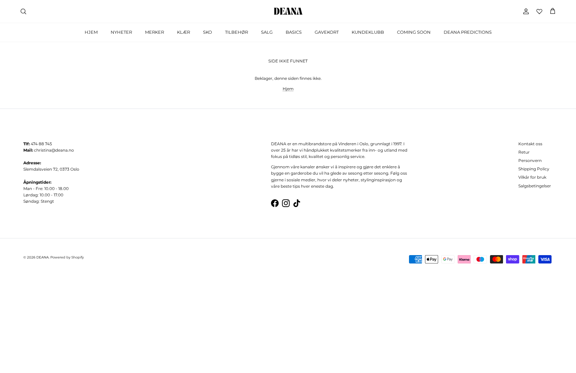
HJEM (91, 32)
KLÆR (183, 32)
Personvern (530, 160)
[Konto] (524, 11)
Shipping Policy (533, 168)
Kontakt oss (530, 143)
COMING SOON (414, 32)
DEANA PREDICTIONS (468, 32)
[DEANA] (288, 11)
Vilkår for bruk (532, 177)
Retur (524, 152)
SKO (207, 32)
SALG (267, 32)
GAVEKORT (327, 32)
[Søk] (23, 11)
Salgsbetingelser (534, 185)
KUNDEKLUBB (368, 32)
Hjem (288, 88)
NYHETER (121, 32)
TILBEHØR (236, 32)
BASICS (294, 32)
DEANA (42, 257)
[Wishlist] (539, 11)
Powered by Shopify (67, 257)
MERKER (154, 32)
